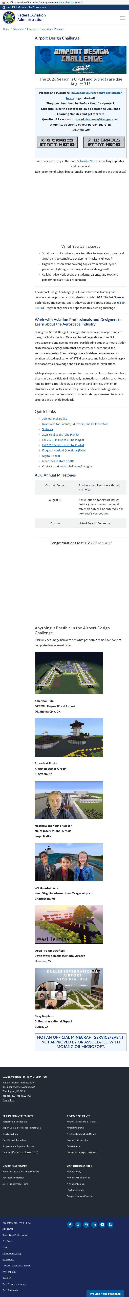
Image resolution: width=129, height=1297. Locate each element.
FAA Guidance (73, 1146)
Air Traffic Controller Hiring (15, 1183)
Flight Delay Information (14, 1139)
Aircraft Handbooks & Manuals (82, 1121)
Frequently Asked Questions (81, 1196)
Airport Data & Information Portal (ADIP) (22, 1127)
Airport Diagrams (75, 1127)
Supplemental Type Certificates (18, 1146)
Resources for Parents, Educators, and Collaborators (75, 424)
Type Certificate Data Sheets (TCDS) (20, 1152)
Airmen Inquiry (74, 1171)
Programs (32, 29)
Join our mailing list (54, 419)
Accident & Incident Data (15, 1121)
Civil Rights (8, 1241)
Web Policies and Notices (15, 1284)
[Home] (24, 18)
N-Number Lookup (76, 1183)
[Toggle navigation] (123, 18)
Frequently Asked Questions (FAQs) (64, 450)
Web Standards (10, 1290)
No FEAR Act (8, 1259)
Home (6, 29)
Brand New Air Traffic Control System (21, 1171)
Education (18, 29)
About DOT (8, 1228)
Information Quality (12, 1253)
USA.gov (7, 1277)
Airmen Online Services (78, 1177)
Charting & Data (10, 1133)
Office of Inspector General (16, 1265)
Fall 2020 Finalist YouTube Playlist (63, 445)
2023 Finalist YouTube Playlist (60, 434)
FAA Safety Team (75, 1189)
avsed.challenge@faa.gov (76, 466)
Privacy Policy (9, 1271)
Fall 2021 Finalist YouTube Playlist (63, 440)
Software (47, 429)
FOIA (5, 1247)
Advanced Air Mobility (13, 1177)
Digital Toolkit (51, 456)
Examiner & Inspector (77, 1139)
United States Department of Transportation (26, 7)
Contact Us (8, 1100)
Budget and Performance (15, 1234)
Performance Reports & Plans (81, 1152)
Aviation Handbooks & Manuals (82, 1133)
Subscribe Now (86, 161)
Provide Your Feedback (105, 1294)
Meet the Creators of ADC (58, 461)
